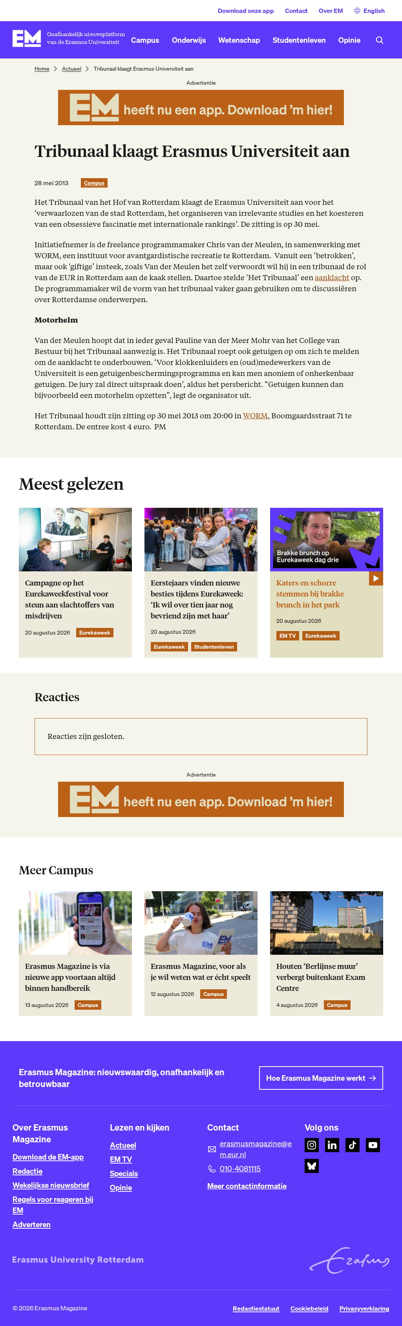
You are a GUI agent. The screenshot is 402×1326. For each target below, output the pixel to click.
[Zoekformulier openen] (379, 40)
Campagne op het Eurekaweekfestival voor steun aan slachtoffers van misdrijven (69, 599)
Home (42, 69)
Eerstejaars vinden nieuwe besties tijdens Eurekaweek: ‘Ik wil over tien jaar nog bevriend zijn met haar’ (197, 599)
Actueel (71, 69)
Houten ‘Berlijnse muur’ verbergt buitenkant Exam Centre (320, 977)
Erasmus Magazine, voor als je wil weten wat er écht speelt (201, 972)
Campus (94, 183)
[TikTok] (352, 1145)
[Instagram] (312, 1145)
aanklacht (332, 277)
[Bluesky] (312, 1166)
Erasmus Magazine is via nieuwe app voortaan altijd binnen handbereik (70, 977)
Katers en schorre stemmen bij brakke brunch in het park (310, 593)
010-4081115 (240, 1168)
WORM (255, 415)
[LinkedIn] (332, 1145)
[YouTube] (373, 1145)
